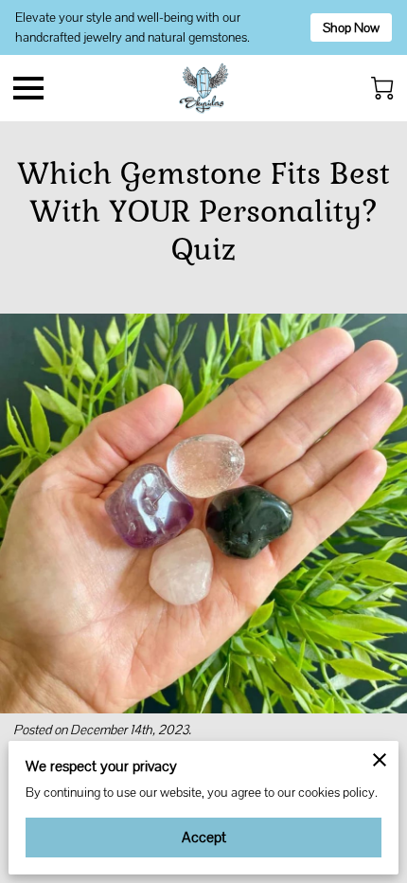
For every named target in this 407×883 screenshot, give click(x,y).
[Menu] (28, 88)
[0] (382, 88)
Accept (204, 837)
